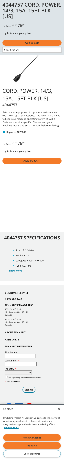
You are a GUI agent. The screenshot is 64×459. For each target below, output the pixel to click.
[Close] (59, 409)
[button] (57, 333)
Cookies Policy (11, 427)
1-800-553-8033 (13, 298)
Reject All (32, 445)
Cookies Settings (32, 453)
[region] (32, 431)
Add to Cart (32, 161)
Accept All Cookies (32, 437)
